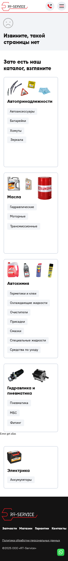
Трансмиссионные (23, 226)
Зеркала (17, 140)
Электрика (18, 470)
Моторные (18, 216)
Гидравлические (22, 207)
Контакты (59, 528)
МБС (13, 413)
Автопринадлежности (29, 101)
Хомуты (16, 131)
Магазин (25, 528)
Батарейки (18, 121)
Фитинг (15, 423)
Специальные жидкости (28, 340)
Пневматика (19, 403)
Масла (14, 196)
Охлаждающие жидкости (28, 303)
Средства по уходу (24, 350)
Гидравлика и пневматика (21, 390)
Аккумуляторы (21, 480)
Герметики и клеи (23, 293)
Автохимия (18, 283)
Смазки (15, 331)
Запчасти (9, 528)
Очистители (19, 312)
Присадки (17, 322)
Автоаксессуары (22, 111)
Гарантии (42, 528)
